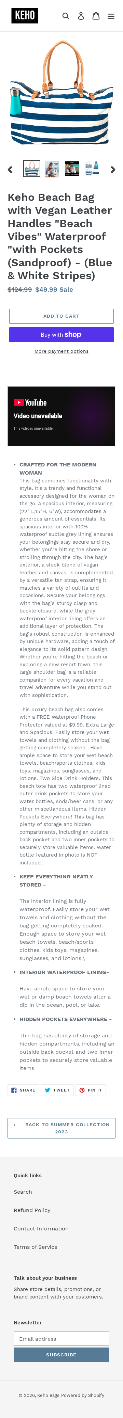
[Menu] (111, 15)
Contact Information (41, 1228)
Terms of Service (35, 1247)
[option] (32, 168)
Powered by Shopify (82, 1395)
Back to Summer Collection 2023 (67, 1128)
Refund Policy (32, 1210)
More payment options (61, 351)
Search (23, 1192)
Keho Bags (48, 1395)
